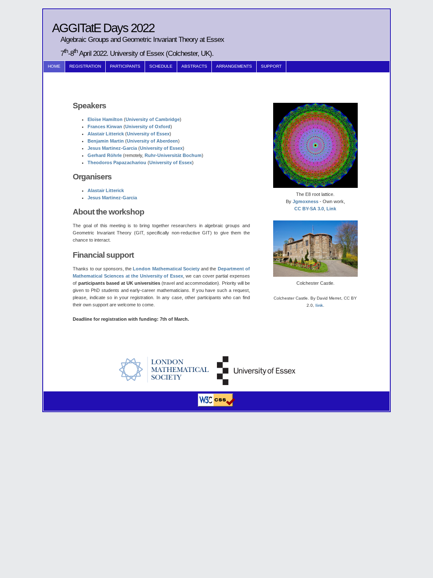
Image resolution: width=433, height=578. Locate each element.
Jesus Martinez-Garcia (112, 148)
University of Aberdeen (152, 140)
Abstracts (194, 66)
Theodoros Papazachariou (117, 162)
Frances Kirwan (105, 126)
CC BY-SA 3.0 (309, 208)
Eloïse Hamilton (105, 119)
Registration (85, 66)
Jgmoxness (305, 201)
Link (331, 208)
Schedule (161, 66)
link (319, 305)
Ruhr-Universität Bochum (173, 155)
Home (54, 66)
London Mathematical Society (166, 268)
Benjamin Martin (106, 140)
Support (271, 66)
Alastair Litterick (106, 133)
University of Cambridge (153, 119)
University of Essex (148, 133)
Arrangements (234, 66)
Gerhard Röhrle (105, 155)
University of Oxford (147, 126)
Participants (125, 66)
